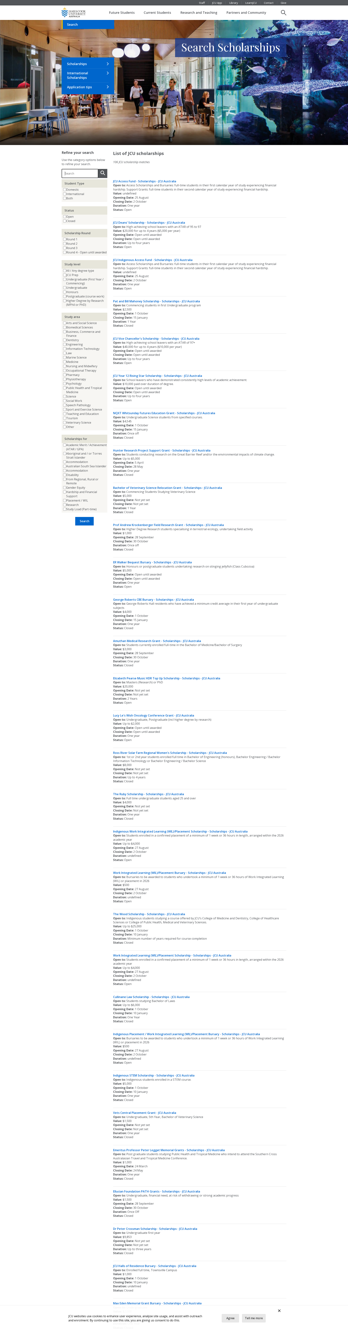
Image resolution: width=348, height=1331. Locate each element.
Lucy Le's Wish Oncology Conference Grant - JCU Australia (153, 715)
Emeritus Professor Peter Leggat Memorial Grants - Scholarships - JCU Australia (169, 1150)
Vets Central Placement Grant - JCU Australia (144, 1113)
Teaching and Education (82, 414)
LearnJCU (251, 3)
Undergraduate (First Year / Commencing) (84, 281)
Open (70, 217)
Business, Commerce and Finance (83, 334)
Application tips (79, 87)
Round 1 (71, 239)
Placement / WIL (77, 500)
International (75, 194)
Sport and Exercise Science (84, 409)
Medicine (72, 362)
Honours (72, 292)
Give (283, 3)
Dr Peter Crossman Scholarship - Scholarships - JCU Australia (155, 1229)
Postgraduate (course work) (85, 296)
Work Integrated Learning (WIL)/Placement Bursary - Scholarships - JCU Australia (169, 873)
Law (69, 353)
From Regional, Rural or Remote (82, 481)
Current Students (157, 12)
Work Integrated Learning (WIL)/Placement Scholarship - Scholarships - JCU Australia (172, 955)
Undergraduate (76, 288)
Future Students (122, 12)
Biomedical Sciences (79, 327)
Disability (72, 475)
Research (72, 505)
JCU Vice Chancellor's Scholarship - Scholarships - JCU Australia (156, 339)
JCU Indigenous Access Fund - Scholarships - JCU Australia (152, 260)
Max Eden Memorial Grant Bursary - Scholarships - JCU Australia (157, 1303)
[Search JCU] (283, 12)
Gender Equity (75, 488)
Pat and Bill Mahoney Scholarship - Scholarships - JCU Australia (156, 301)
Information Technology (83, 349)
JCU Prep (72, 275)
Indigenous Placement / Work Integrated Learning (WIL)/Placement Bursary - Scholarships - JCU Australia (186, 1034)
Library (233, 3)
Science (71, 396)
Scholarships (77, 64)
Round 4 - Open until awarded (86, 252)
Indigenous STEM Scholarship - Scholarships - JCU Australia (153, 1075)
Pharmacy (73, 375)
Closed (70, 221)
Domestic (72, 190)
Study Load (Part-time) (81, 509)
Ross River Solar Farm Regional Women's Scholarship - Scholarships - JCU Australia (170, 753)
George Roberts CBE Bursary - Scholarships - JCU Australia (153, 600)
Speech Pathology (78, 405)
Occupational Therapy (81, 370)
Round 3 (71, 248)
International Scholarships (77, 75)
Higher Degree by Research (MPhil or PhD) (85, 303)
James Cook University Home (78, 11)
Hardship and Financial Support (81, 494)
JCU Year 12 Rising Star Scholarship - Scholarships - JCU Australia (157, 376)
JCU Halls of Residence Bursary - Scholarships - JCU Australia (154, 1266)
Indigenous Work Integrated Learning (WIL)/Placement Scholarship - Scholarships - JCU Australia (180, 831)
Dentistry (72, 340)
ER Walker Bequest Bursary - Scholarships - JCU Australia (152, 562)
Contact (269, 3)
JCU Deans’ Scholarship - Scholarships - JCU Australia (149, 223)
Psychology (74, 384)
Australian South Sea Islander (86, 466)
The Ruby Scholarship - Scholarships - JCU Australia (148, 794)
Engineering (74, 344)
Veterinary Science (78, 423)
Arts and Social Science (81, 323)
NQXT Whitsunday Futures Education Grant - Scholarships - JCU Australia (164, 413)
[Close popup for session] (279, 1311)
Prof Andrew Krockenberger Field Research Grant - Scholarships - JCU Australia (168, 525)
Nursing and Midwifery (81, 366)
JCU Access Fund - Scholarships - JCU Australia (144, 181)
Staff (202, 3)
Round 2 (71, 244)
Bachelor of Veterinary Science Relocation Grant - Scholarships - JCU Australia (167, 488)
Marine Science (76, 357)
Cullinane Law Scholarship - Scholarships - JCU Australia (151, 997)
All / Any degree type (80, 271)
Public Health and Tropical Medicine (84, 390)
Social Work (74, 401)
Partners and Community (246, 12)
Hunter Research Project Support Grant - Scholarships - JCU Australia (161, 450)
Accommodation (77, 462)
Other (70, 427)
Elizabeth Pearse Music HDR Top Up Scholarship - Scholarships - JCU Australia (166, 678)
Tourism (72, 418)
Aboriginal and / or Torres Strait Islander (84, 455)
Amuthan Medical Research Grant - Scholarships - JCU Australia (157, 641)
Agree (230, 1318)
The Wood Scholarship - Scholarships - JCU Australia (149, 914)
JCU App (217, 3)
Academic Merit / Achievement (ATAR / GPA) (86, 447)
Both (69, 198)
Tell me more (254, 1318)
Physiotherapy (76, 379)
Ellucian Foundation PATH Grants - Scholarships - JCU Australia (156, 1191)
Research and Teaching (198, 12)
